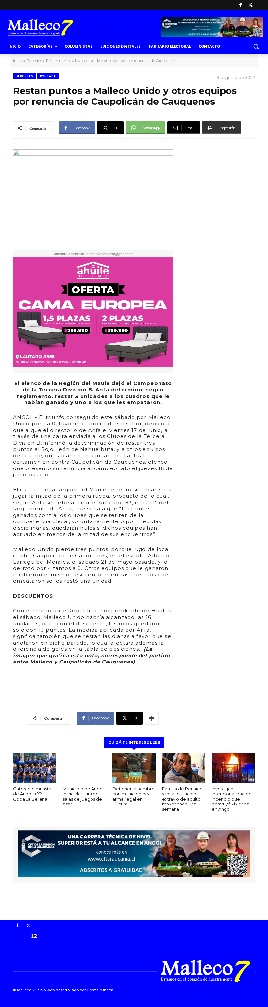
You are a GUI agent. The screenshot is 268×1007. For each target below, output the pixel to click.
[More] (152, 718)
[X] (250, 5)
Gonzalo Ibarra (100, 990)
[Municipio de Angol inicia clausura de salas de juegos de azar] (84, 768)
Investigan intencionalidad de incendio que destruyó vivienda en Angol (232, 799)
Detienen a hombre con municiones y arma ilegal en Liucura (133, 796)
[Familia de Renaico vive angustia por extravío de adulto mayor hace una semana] (183, 768)
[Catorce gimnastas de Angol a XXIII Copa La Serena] (34, 768)
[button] (255, 46)
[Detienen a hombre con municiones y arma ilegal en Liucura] (134, 768)
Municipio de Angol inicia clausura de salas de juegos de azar (83, 796)
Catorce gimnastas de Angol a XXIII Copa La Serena (33, 794)
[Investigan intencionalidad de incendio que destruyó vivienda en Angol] (233, 768)
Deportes (34, 60)
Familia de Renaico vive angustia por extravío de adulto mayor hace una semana (182, 799)
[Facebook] (240, 5)
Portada (48, 76)
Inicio (18, 60)
